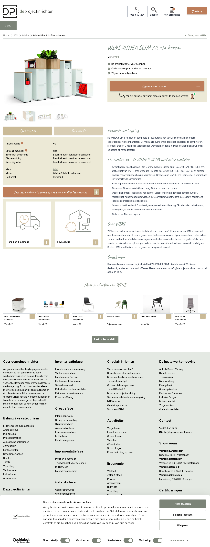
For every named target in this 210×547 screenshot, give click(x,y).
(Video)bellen (114, 444)
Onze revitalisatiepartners (120, 385)
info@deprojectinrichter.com (177, 432)
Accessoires (9, 478)
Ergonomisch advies (65, 432)
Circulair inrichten (64, 424)
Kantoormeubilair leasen (68, 381)
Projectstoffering (12, 438)
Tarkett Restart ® (116, 389)
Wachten (111, 440)
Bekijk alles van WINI (105, 339)
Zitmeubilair (9, 446)
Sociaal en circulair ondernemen (123, 373)
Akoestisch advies (64, 428)
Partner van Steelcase (170, 393)
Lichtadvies (61, 436)
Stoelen (7, 458)
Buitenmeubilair (167, 401)
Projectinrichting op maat (120, 452)
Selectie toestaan (182, 514)
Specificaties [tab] (27, 130)
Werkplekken (10, 470)
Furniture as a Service (66, 377)
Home (6, 35)
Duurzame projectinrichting (121, 393)
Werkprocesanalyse (65, 373)
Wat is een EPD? (115, 409)
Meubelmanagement (66, 471)
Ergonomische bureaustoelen (18, 426)
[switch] (96, 540)
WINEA (25, 35)
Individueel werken (116, 432)
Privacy (111, 479)
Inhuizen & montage (65, 459)
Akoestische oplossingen (16, 442)
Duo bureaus (9, 434)
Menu (8, 25)
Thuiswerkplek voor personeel (70, 463)
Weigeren (182, 525)
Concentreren (114, 436)
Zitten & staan (114, 475)
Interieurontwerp (64, 416)
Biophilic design (167, 381)
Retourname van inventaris (69, 393)
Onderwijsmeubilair (169, 409)
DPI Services (61, 467)
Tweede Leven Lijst (117, 381)
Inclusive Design (167, 397)
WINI (16, 35)
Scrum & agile (114, 448)
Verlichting (8, 466)
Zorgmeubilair (166, 405)
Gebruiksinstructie (64, 489)
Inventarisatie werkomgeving (70, 369)
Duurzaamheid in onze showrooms (125, 377)
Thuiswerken (166, 377)
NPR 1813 (112, 487)
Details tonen (176, 540)
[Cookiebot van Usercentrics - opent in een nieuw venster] (21, 540)
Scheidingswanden (13, 454)
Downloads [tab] (78, 130)
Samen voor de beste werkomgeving (126, 397)
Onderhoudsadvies (65, 493)
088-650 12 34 (169, 428)
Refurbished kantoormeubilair (70, 389)
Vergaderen (113, 428)
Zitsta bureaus (10, 429)
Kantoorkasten (11, 450)
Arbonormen (114, 483)
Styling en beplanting (66, 420)
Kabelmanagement (65, 440)
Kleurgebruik (165, 385)
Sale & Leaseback (64, 385)
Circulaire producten (117, 405)
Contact (196, 11)
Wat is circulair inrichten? (120, 369)
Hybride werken (167, 373)
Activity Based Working (171, 369)
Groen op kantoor (168, 389)
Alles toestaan (183, 503)
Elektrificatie (9, 474)
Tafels (6, 462)
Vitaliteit (111, 471)
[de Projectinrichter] (27, 11)
